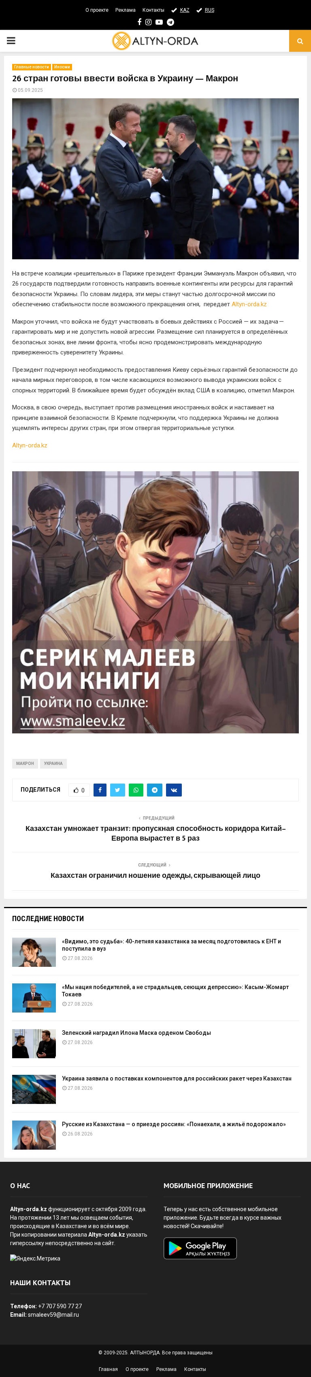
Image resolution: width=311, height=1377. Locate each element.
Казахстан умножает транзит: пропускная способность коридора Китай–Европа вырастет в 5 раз (156, 834)
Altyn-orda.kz (249, 304)
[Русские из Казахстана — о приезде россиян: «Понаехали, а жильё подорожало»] (34, 1135)
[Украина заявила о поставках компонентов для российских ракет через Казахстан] (34, 1089)
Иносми (62, 67)
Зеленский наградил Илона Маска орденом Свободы (136, 1033)
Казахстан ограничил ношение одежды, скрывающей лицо (155, 876)
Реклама (125, 10)
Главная (108, 1369)
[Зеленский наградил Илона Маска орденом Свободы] (34, 1043)
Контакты (153, 10)
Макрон (25, 763)
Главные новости (31, 67)
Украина (53, 763)
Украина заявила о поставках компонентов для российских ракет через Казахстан (177, 1078)
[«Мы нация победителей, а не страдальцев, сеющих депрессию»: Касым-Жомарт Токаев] (34, 998)
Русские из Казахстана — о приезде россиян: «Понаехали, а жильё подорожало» (174, 1124)
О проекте (97, 10)
